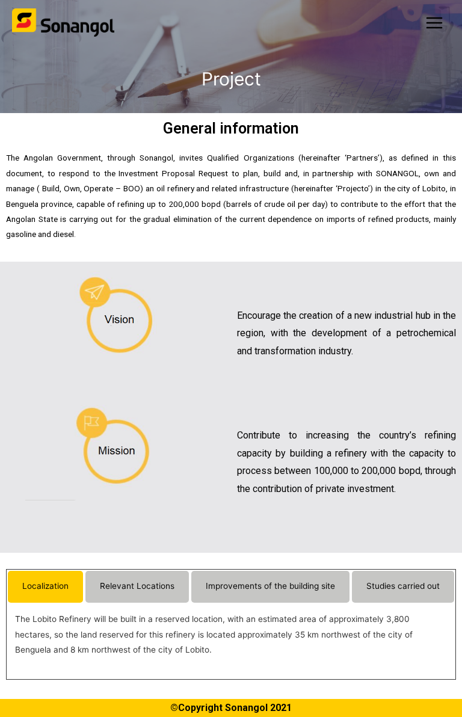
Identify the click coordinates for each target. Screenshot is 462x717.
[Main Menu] (435, 22)
